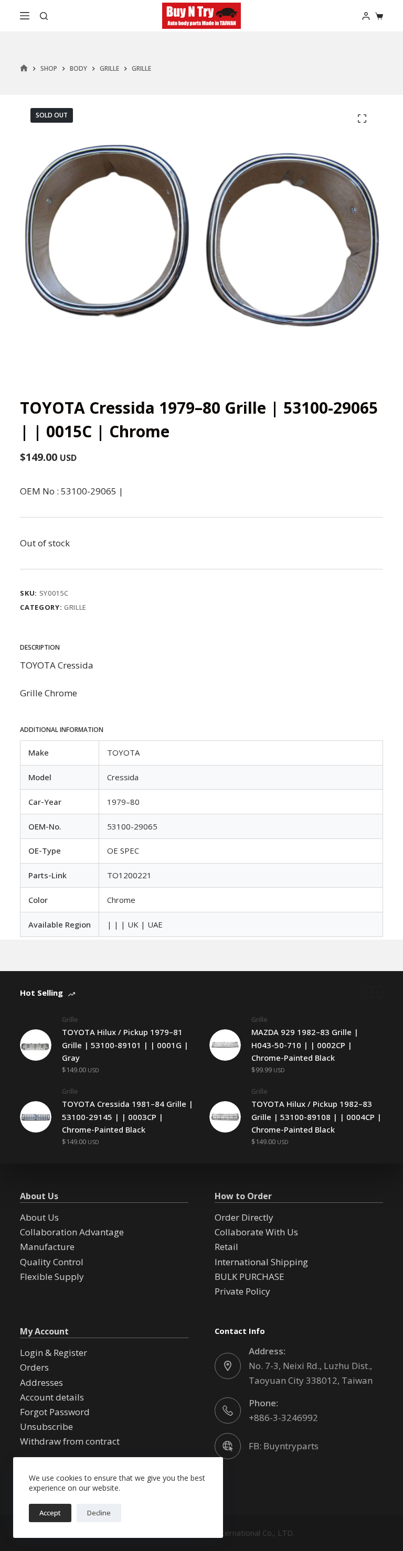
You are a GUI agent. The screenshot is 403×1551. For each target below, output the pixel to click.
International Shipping (261, 1262)
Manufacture (47, 1247)
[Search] (44, 16)
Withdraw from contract (70, 1441)
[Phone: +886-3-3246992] (228, 1410)
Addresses (41, 1382)
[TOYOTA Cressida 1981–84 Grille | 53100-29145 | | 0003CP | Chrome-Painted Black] (35, 1117)
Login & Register (53, 1353)
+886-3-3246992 (283, 1418)
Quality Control (51, 1262)
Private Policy (242, 1291)
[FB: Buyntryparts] (228, 1446)
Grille (75, 607)
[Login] (366, 16)
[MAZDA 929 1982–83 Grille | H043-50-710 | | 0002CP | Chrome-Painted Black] (225, 1045)
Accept (50, 1512)
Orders (34, 1367)
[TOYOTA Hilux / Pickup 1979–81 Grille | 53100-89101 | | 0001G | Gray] (35, 1045)
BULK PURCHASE (249, 1276)
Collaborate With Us (256, 1232)
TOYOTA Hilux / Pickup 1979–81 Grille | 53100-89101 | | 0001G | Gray (125, 1045)
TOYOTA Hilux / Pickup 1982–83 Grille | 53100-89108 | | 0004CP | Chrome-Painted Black (316, 1116)
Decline (99, 1512)
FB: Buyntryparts (284, 1446)
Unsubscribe (46, 1426)
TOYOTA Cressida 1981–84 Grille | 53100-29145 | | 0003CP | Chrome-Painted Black (127, 1116)
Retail (226, 1247)
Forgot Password (55, 1412)
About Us (39, 1217)
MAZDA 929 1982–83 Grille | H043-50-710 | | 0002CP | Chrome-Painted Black (304, 1045)
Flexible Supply (52, 1276)
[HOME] (24, 68)
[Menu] (24, 15)
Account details (52, 1397)
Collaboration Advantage (72, 1232)
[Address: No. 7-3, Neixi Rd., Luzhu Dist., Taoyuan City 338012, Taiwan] (228, 1366)
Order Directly (244, 1217)
